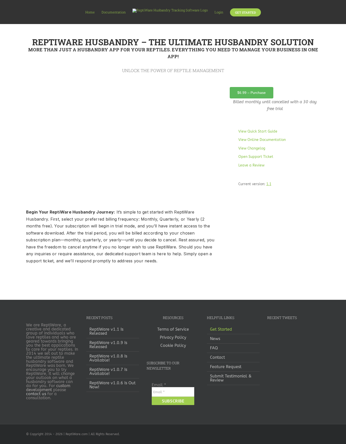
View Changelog (251, 148)
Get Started (221, 329)
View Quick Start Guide (257, 131)
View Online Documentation (262, 140)
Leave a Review (251, 165)
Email (159, 385)
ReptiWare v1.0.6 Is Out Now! (112, 385)
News (215, 339)
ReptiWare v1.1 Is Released (106, 331)
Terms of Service (173, 329)
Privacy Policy (173, 337)
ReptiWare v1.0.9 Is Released (108, 345)
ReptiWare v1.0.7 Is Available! (108, 372)
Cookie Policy (173, 345)
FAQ (214, 348)
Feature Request (225, 367)
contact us (36, 393)
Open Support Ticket (255, 157)
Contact (217, 357)
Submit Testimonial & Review (231, 378)
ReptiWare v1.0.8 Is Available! (108, 358)
